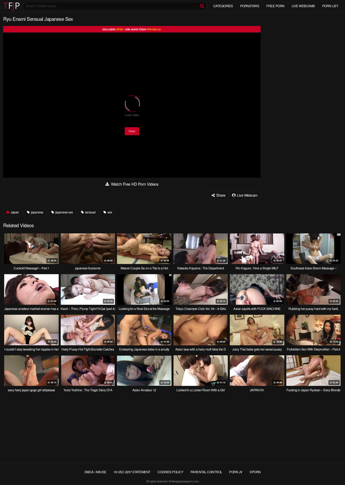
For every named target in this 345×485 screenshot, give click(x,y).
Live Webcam (247, 195)
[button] (6, 6)
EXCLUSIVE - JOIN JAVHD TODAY (131, 29)
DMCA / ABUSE (95, 472)
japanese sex (64, 212)
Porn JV (236, 472)
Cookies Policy (170, 472)
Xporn (255, 472)
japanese (36, 212)
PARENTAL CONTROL (206, 472)
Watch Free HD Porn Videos (134, 184)
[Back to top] (334, 472)
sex (109, 212)
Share (220, 195)
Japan (14, 212)
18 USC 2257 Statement (132, 472)
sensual (89, 212)
